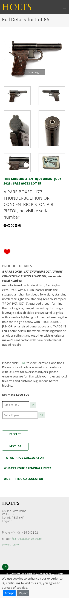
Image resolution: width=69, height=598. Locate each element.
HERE (22, 363)
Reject (23, 593)
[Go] (33, 405)
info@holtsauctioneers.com (25, 538)
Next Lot (15, 446)
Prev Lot (15, 434)
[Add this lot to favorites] (7, 251)
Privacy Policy (10, 545)
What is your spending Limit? (27, 468)
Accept (9, 593)
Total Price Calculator (24, 457)
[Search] (42, 415)
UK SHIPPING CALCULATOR (23, 479)
